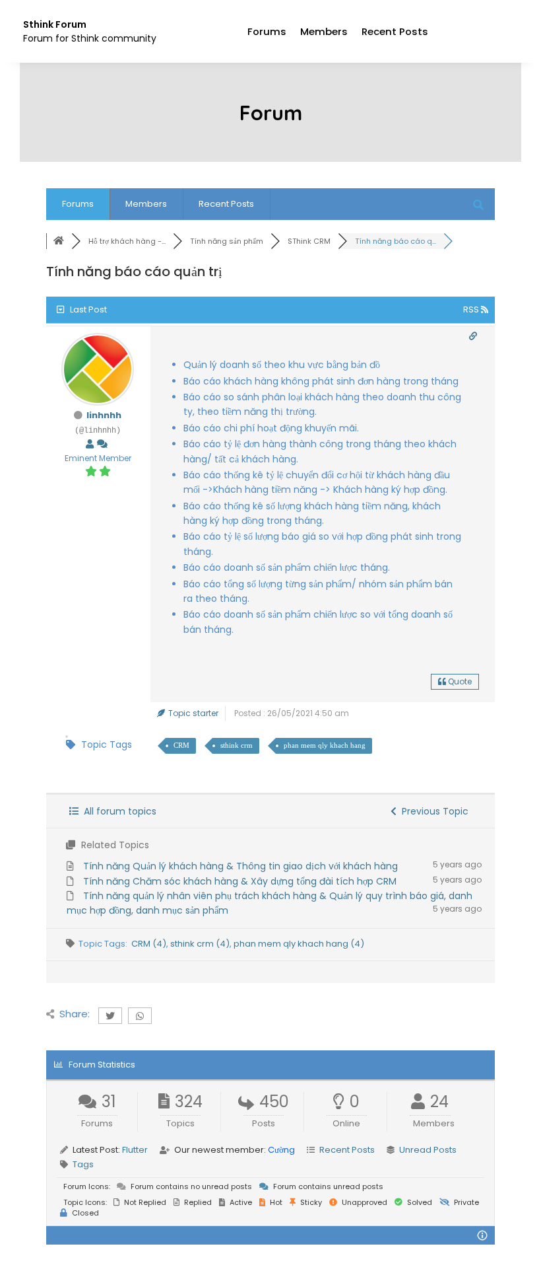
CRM (181, 745)
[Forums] (58, 241)
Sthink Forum (54, 24)
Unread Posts (428, 1150)
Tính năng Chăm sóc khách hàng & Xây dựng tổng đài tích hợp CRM (240, 881)
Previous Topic (432, 811)
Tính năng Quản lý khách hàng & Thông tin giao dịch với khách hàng (240, 866)
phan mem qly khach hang (325, 745)
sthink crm (236, 745)
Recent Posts (395, 31)
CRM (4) (148, 943)
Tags (83, 1164)
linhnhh (103, 415)
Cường (281, 1150)
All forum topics (117, 811)
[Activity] (102, 444)
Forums (266, 31)
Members (324, 31)
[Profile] (89, 444)
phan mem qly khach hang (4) (299, 943)
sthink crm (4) (200, 943)
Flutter (135, 1150)
